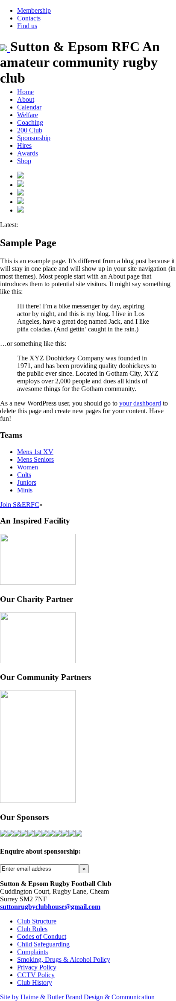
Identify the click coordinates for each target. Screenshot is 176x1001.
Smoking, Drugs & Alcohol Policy (63, 959)
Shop (24, 160)
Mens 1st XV (35, 451)
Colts (24, 474)
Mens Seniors (35, 459)
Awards (27, 153)
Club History (34, 982)
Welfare (27, 114)
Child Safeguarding (43, 944)
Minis (24, 490)
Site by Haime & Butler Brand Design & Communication (77, 997)
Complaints (32, 951)
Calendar (29, 107)
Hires (24, 145)
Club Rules (32, 928)
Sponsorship (33, 137)
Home (25, 91)
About (25, 99)
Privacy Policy (36, 967)
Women (27, 467)
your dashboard (140, 403)
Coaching (30, 122)
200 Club (29, 130)
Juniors (26, 482)
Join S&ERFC (19, 504)
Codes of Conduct (41, 936)
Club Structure (36, 921)
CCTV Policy (36, 974)
